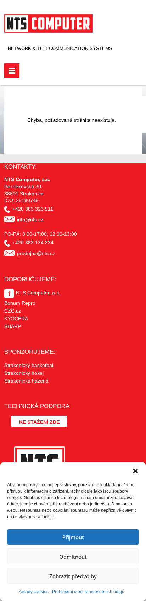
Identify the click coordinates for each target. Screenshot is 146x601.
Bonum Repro (19, 303)
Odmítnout (73, 556)
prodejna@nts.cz (36, 253)
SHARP (12, 326)
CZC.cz (12, 311)
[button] (135, 471)
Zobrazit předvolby (73, 576)
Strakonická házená (26, 381)
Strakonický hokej (24, 373)
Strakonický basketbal (28, 365)
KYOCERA (16, 318)
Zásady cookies (33, 591)
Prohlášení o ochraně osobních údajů (88, 591)
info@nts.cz (30, 219)
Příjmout (73, 537)
